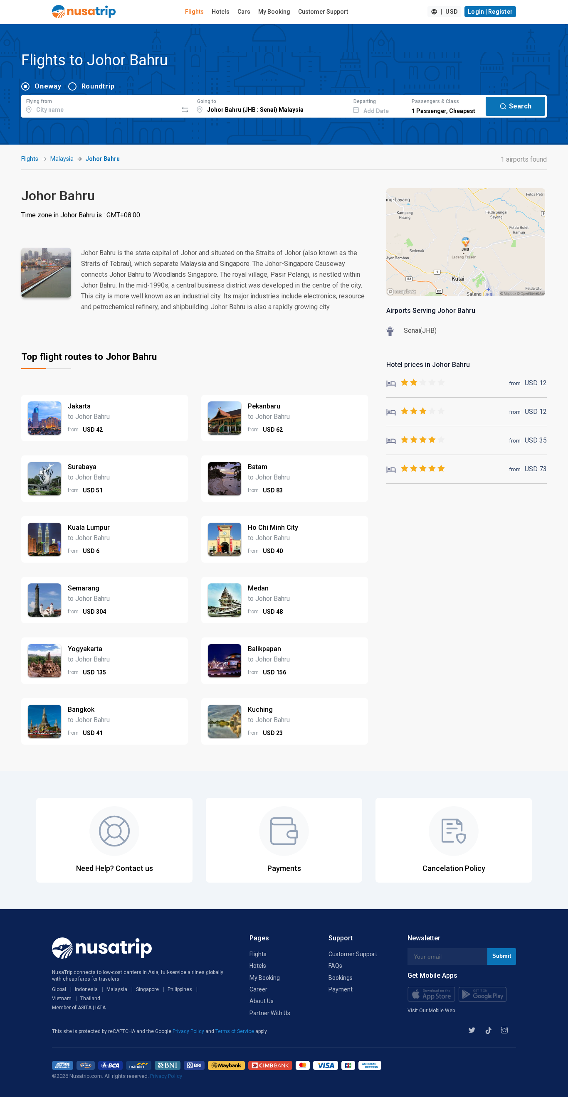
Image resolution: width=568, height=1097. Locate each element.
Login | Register (490, 11)
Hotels (221, 11)
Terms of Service (235, 1031)
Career (258, 989)
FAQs (335, 965)
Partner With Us (269, 1013)
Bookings (340, 977)
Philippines (180, 989)
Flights (194, 11)
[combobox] (99, 105)
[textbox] (99, 105)
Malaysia (62, 158)
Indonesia (86, 989)
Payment (340, 989)
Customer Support (323, 11)
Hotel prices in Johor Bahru (428, 365)
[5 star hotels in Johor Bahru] (415, 469)
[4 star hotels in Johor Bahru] (415, 440)
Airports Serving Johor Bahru (430, 311)
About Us (261, 1001)
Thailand (90, 998)
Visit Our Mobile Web (431, 1010)
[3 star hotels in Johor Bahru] (415, 412)
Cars (243, 11)
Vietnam (62, 998)
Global (59, 989)
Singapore (147, 989)
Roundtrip (98, 86)
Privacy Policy (189, 1031)
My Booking (274, 11)
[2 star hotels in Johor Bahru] (415, 383)
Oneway (48, 86)
